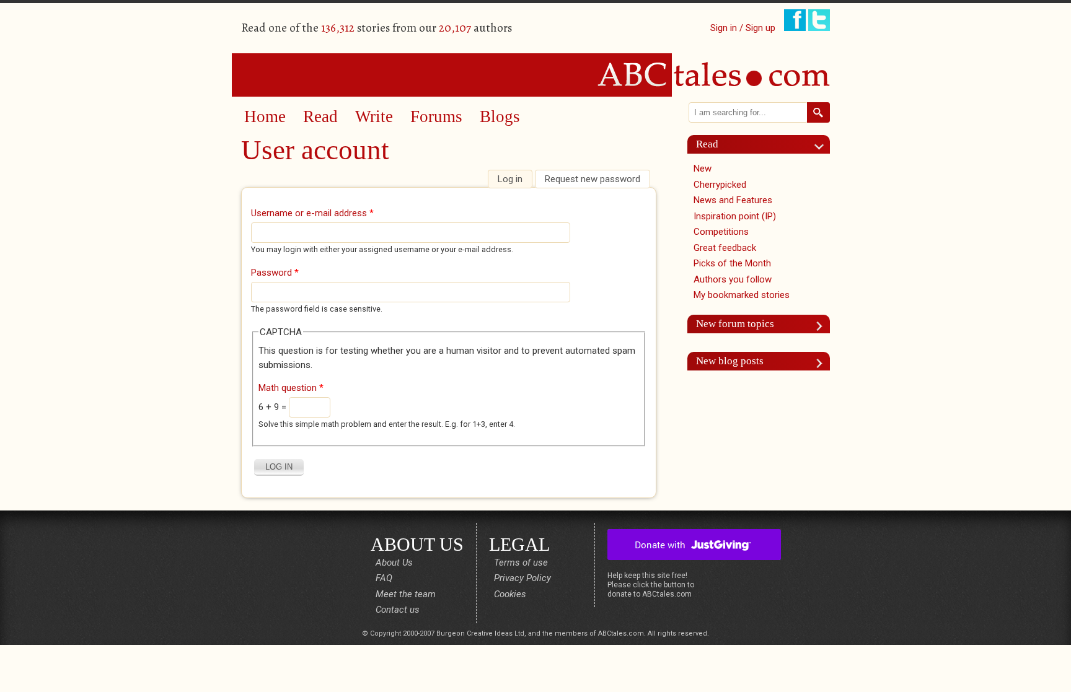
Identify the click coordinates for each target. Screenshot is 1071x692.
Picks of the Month (732, 263)
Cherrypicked (720, 184)
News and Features (733, 200)
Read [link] (707, 144)
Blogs (500, 116)
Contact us (398, 609)
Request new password (592, 179)
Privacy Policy (522, 578)
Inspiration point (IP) (735, 216)
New (703, 168)
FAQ (384, 578)
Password (275, 272)
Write (374, 116)
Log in (515, 179)
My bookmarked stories (742, 294)
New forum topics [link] (735, 323)
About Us (394, 562)
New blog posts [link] (730, 361)
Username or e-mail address (312, 213)
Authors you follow (733, 279)
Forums (436, 116)
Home (265, 116)
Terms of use (521, 562)
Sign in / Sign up (742, 27)
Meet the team (406, 594)
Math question (291, 387)
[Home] (535, 74)
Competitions (721, 231)
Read (320, 116)
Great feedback (725, 247)
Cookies (510, 594)
